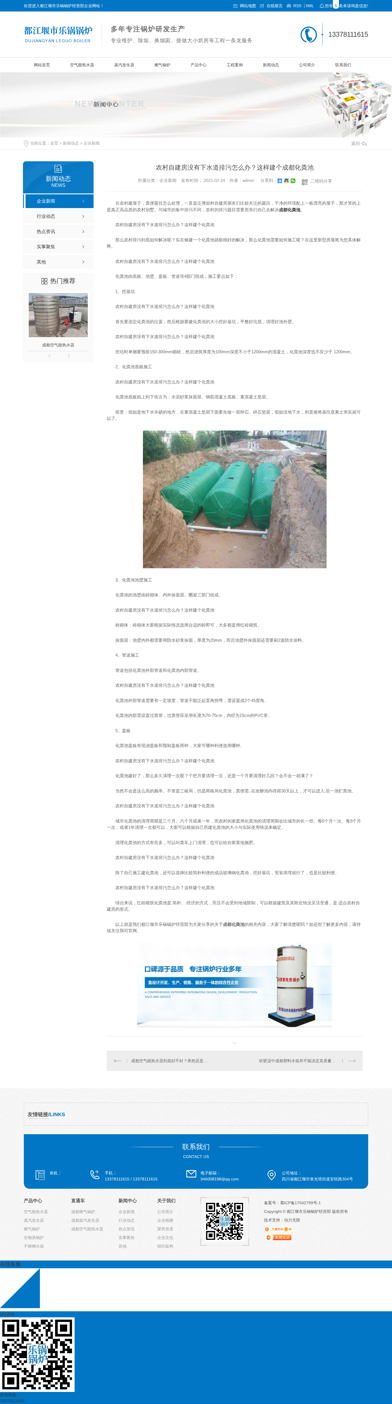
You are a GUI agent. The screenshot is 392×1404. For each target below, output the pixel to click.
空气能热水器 (82, 65)
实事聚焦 (127, 1237)
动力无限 (292, 1220)
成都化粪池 (289, 209)
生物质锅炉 (34, 1237)
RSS (297, 6)
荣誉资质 (165, 1229)
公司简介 (307, 65)
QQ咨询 (7, 1314)
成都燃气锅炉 (83, 1211)
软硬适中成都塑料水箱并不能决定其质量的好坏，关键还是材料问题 (307, 1060)
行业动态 (127, 1220)
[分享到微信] (293, 181)
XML (310, 6)
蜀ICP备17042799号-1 (300, 1203)
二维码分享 (321, 181)
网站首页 (42, 65)
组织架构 (165, 1246)
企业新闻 (92, 143)
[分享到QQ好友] (286, 181)
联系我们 (343, 65)
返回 (355, 143)
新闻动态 (271, 65)
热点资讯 (127, 1229)
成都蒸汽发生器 (85, 1220)
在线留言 (275, 6)
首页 (54, 143)
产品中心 (199, 65)
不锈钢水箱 (34, 1246)
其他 (123, 1246)
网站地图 (248, 6)
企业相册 (165, 1220)
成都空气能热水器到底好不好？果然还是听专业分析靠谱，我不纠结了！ (171, 1060)
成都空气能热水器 (58, 345)
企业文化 (165, 1237)
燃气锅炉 (162, 65)
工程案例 (235, 65)
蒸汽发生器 (124, 65)
